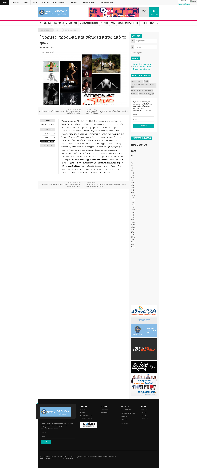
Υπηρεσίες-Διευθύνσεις (128, 413)
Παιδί (113, 23)
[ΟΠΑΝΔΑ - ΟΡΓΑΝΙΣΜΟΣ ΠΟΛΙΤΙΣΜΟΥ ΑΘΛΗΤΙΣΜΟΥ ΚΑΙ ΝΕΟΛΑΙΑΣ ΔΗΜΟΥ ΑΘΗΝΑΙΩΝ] (53, 12)
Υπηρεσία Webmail (86, 418)
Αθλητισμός (71, 23)
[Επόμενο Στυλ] (54, 137)
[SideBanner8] (144, 385)
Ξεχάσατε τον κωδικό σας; (141, 69)
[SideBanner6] (144, 310)
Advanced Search (184, 4)
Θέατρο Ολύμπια (136, 81)
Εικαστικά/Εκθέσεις (71, 30)
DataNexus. (70, 459)
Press (35, 2)
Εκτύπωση (44, 125)
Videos (26, 2)
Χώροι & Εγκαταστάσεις (128, 23)
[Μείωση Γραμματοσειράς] (41, 134)
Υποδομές (124, 420)
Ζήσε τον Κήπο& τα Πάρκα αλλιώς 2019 (142, 86)
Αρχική (5, 2)
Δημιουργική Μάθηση (89, 23)
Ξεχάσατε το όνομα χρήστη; (142, 66)
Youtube (143, 415)
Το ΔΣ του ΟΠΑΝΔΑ (126, 409)
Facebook (144, 410)
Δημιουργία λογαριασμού (141, 64)
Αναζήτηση (104, 412)
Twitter (143, 412)
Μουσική (104, 23)
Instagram (144, 418)
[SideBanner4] (144, 349)
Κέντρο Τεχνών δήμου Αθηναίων (142, 90)
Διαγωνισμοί (124, 416)
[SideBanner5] (144, 367)
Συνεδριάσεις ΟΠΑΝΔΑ (89, 2)
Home (40, 23)
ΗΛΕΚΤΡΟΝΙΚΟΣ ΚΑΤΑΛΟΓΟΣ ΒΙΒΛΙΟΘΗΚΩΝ (53, 2)
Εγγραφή (82, 412)
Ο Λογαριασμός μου (86, 415)
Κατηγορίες (104, 410)
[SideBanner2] (144, 327)
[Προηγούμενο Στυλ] (41, 137)
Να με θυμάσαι (137, 53)
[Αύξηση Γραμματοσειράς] (54, 134)
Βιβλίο (146, 81)
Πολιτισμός (59, 23)
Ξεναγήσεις (74, 2)
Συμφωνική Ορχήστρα (146, 94)
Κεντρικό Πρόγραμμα (106, 2)
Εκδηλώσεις (15, 2)
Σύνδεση (83, 410)
